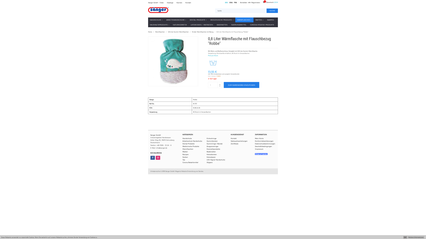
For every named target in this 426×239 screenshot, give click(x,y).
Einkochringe (211, 138)
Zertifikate (234, 144)
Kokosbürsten (212, 154)
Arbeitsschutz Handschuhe (192, 141)
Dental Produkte (188, 144)
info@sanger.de (161, 148)
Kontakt (188, 3)
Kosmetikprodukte (213, 149)
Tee (183, 160)
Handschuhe (187, 138)
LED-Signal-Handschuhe (216, 160)
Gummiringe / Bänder (215, 144)
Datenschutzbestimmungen (265, 144)
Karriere (179, 3)
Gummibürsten (212, 141)
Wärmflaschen (160, 32)
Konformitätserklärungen (264, 141)
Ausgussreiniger (212, 146)
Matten (185, 152)
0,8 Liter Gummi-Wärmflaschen (178, 32)
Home (150, 32)
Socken (185, 157)
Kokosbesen (211, 157)
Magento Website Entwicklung (185, 171)
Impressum (259, 149)
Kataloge (170, 3)
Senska (200, 171)
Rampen (185, 154)
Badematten (211, 152)
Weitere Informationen (416, 237)
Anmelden (243, 2)
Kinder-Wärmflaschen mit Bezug (202, 32)
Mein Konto (259, 138)
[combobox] (241, 11)
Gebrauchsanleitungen (239, 141)
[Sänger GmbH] (163, 10)
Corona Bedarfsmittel (190, 162)
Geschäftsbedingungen (263, 146)
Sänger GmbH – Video (156, 3)
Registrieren (255, 2)
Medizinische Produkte (190, 146)
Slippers (210, 162)
